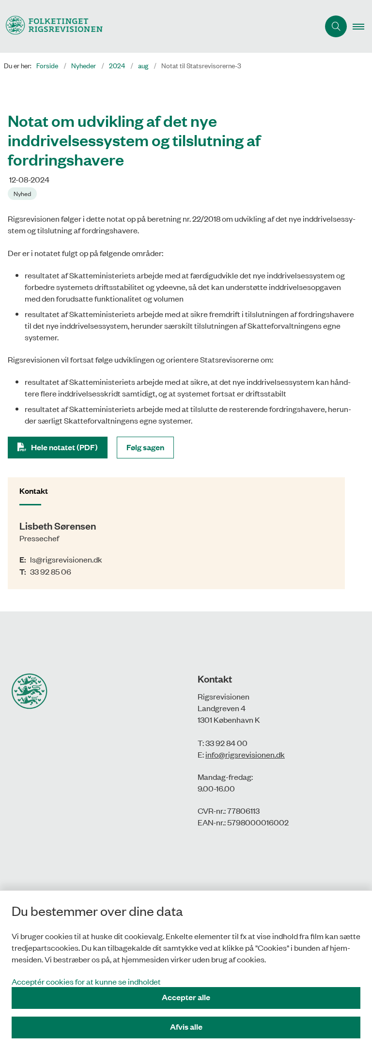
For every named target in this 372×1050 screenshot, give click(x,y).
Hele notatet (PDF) (64, 447)
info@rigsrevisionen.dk (245, 754)
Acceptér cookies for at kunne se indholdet (86, 981)
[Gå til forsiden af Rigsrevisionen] (155, 26)
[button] (362, 26)
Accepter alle (186, 997)
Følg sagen (145, 447)
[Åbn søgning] (336, 26)
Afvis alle (186, 1026)
